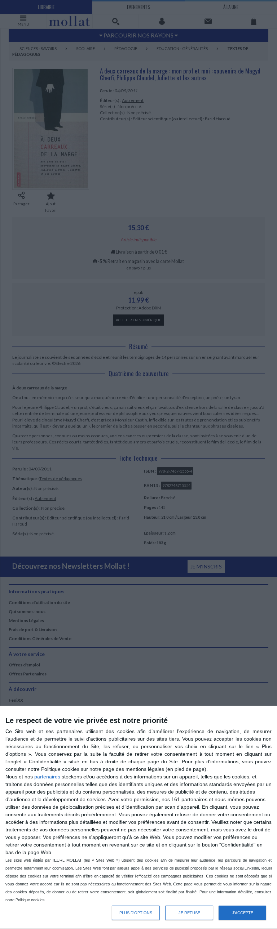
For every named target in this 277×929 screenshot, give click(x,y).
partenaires (47, 776)
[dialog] (138, 817)
